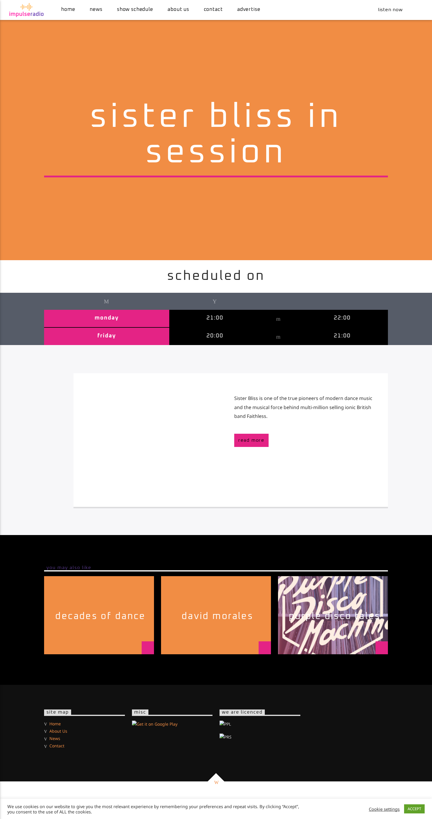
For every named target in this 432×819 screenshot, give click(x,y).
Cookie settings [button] (384, 809)
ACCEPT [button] (414, 808)
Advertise (248, 9)
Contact (213, 9)
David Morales (217, 616)
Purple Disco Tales (335, 616)
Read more (251, 440)
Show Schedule (135, 9)
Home (68, 9)
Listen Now (390, 9)
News (96, 9)
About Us (178, 9)
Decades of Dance (100, 616)
